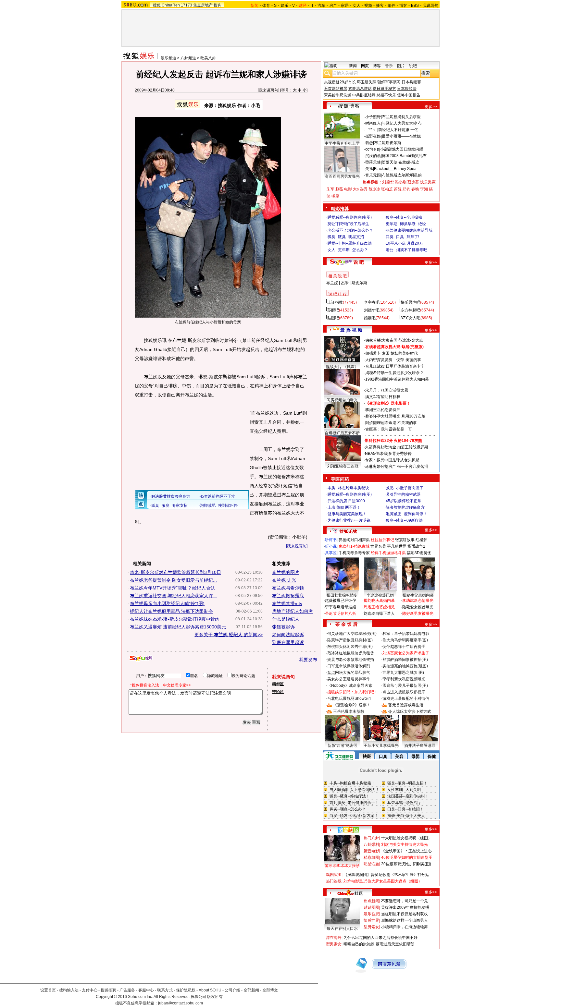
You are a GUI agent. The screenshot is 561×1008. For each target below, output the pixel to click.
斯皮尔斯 (359, 283)
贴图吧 (333, 318)
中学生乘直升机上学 (342, 143)
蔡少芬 (413, 182)
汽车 (321, 5)
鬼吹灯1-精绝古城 (354, 546)
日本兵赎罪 (411, 82)
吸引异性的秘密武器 (403, 494)
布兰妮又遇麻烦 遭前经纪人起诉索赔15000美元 (178, 626)
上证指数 (335, 302)
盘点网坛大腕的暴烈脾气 (348, 672)
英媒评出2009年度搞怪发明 (405, 907)
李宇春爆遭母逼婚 (340, 607)
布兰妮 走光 (284, 580)
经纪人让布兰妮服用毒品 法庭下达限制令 (171, 611)
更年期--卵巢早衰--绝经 (406, 224)
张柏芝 (387, 189)
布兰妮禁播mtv (287, 603)
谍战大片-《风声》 (342, 367)
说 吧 (359, 262)
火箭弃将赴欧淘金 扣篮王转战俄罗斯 (396, 447)
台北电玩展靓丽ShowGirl (349, 698)
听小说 (331, 546)
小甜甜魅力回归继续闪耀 (401, 149)
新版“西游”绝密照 (342, 745)
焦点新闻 (371, 901)
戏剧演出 (334, 874)
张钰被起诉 (283, 626)
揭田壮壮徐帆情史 (342, 595)
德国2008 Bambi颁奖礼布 (404, 155)
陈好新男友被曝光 (417, 613)
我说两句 (430, 5)
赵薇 (339, 189)
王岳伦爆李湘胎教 (348, 711)
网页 (365, 66)
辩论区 (278, 691)
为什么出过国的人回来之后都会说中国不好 (380, 937)
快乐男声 (428, 182)
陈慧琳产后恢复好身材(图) (350, 640)
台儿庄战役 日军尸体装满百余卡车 (395, 366)
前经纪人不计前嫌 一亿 (398, 130)
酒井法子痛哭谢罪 (419, 745)
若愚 (369, 142)
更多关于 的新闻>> (228, 634)
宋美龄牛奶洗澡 (337, 95)
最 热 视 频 (351, 330)
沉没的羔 (373, 155)
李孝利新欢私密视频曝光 (403, 679)
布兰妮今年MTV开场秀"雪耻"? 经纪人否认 (172, 587)
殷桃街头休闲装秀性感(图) (350, 646)
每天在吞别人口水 (342, 928)
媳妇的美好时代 (404, 353)
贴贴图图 (371, 907)
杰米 (345, 283)
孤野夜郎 (373, 136)
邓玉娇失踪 (366, 82)
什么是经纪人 (285, 619)
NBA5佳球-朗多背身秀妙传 (388, 453)
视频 (368, 5)
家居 (345, 5)
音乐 (389, 66)
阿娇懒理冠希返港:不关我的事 (391, 422)
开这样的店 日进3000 (346, 501)
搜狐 (157, 5)
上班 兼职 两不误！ (344, 507)
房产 (333, 5)
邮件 (391, 5)
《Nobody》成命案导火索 (349, 685)
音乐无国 (373, 175)
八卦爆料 (371, 844)
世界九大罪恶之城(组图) (403, 672)
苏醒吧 (333, 310)
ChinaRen (171, 5)
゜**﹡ (371, 130)
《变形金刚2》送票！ (351, 705)
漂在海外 (334, 937)
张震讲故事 (405, 540)
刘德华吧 (372, 310)
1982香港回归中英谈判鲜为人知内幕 (397, 379)
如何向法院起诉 (288, 634)
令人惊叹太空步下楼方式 (409, 711)
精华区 (278, 684)
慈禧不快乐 (386, 95)
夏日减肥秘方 (384, 88)
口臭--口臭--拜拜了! (402, 237)
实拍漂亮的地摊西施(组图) (405, 666)
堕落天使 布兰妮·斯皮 (400, 162)
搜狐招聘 (108, 990)
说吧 (413, 66)
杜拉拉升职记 (382, 540)
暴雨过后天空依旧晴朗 (395, 944)
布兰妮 (332, 283)
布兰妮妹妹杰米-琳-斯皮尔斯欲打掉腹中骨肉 (174, 619)
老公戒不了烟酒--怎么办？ (350, 230)
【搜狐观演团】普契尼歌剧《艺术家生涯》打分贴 (386, 874)
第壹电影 (371, 851)
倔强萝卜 (373, 353)
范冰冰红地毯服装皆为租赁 (350, 653)
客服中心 (146, 990)
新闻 (353, 66)
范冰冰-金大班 (410, 340)
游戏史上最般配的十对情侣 (405, 698)
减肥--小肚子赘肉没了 (404, 488)
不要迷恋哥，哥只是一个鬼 (404, 901)
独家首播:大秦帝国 (381, 340)
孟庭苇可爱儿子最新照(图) (405, 685)
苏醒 (398, 189)
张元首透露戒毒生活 (405, 705)
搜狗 (217, 5)
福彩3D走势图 (419, 553)
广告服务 (127, 990)
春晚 (415, 189)
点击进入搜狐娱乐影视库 (403, 692)
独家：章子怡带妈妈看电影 (405, 633)
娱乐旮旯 (371, 914)
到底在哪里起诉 (288, 642)
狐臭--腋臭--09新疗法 (404, 520)
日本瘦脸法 (407, 88)
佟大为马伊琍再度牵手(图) (405, 640)
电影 (348, 189)
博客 (403, 5)
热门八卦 (371, 838)
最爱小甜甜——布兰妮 (401, 136)
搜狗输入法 (69, 990)
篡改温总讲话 (360, 88)
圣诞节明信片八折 (340, 613)
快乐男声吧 (410, 302)
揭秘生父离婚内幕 (418, 595)
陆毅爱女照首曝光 (417, 607)
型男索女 (371, 927)
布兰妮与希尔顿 (288, 587)
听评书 (331, 540)
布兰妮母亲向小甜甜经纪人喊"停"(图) (167, 603)
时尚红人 (373, 123)
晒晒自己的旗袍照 (359, 944)
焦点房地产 (203, 5)
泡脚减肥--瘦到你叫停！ (406, 514)
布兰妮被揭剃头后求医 (401, 117)
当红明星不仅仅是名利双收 (404, 914)
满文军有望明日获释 (382, 397)
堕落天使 (373, 162)
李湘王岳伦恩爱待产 (382, 409)
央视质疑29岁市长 (340, 82)
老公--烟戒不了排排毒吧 (406, 250)
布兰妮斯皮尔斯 (387, 142)
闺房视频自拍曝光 (342, 400)
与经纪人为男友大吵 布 (402, 123)
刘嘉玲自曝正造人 (379, 613)
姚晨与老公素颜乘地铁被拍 (350, 659)
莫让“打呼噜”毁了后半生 (348, 224)
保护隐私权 (185, 990)
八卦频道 (188, 58)
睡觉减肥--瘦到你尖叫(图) (350, 217)
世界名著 (378, 546)
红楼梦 (421, 540)
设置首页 (48, 990)
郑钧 (406, 189)
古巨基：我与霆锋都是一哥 (388, 429)
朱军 (330, 189)
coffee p (372, 149)
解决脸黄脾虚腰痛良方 (405, 507)
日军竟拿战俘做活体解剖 (348, 666)
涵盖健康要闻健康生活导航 (409, 230)
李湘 (424, 189)
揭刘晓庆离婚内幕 (379, 600)
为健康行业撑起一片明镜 (349, 520)
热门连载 (334, 881)
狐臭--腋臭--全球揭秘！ (406, 217)
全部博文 (270, 990)
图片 (401, 66)
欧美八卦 (208, 58)
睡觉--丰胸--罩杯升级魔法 (350, 243)
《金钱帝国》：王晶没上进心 (406, 851)
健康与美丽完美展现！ (347, 514)
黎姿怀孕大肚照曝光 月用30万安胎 (395, 416)
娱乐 (284, 5)
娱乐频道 (168, 58)
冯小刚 (400, 182)
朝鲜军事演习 (389, 82)
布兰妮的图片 (285, 572)
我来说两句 (268, 90)
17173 (186, 5)
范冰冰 (374, 189)
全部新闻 (251, 990)
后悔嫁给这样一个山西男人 (404, 920)
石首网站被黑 (335, 88)
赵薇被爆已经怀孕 (340, 600)
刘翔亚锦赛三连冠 (342, 466)
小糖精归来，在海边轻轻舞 (404, 927)
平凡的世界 (396, 546)
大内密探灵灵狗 (379, 360)
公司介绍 (232, 990)
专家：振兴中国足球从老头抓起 (392, 460)
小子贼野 (373, 117)
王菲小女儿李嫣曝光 (381, 745)
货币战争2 (416, 546)
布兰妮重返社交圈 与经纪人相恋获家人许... (173, 595)
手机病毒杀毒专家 (354, 553)
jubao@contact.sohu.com (180, 1003)
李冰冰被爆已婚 (380, 595)
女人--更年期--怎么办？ (348, 250)
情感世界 (371, 920)
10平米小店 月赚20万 (404, 243)
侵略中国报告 (408, 95)
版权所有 (215, 996)
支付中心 (89, 990)
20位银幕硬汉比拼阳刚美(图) (406, 864)
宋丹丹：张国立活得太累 (386, 390)
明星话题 (371, 864)
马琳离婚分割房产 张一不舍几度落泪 (396, 466)
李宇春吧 (372, 302)
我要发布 (308, 659)
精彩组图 (371, 857)
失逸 (369, 168)
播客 (380, 5)
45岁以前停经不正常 (403, 501)
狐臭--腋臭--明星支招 (346, 237)
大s (356, 189)
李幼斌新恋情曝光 (417, 600)
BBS (415, 5)
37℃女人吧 (410, 318)
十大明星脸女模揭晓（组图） (406, 838)
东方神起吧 (410, 310)
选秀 (364, 189)
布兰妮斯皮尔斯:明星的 (402, 175)
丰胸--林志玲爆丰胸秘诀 (348, 488)
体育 (266, 5)
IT (312, 5)
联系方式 (165, 990)
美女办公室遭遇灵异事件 (348, 679)
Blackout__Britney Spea (395, 168)
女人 (356, 5)
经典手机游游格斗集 (388, 553)
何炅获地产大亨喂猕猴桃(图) (352, 633)
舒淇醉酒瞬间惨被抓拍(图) (405, 659)
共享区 (331, 553)
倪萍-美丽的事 (408, 360)
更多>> (431, 106)
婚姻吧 (370, 318)
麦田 (386, 353)
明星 (335, 196)
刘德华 (388, 182)
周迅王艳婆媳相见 (379, 607)
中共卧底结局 (364, 95)
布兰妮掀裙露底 (288, 595)
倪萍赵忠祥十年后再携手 (403, 646)
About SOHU (210, 990)
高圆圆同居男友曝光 (342, 176)
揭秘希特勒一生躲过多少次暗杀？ (394, 372)
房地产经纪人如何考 (292, 611)
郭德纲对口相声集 (354, 540)
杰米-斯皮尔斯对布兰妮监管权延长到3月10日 (175, 572)
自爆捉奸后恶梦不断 (342, 433)
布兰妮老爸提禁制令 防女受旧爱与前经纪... (173, 580)
